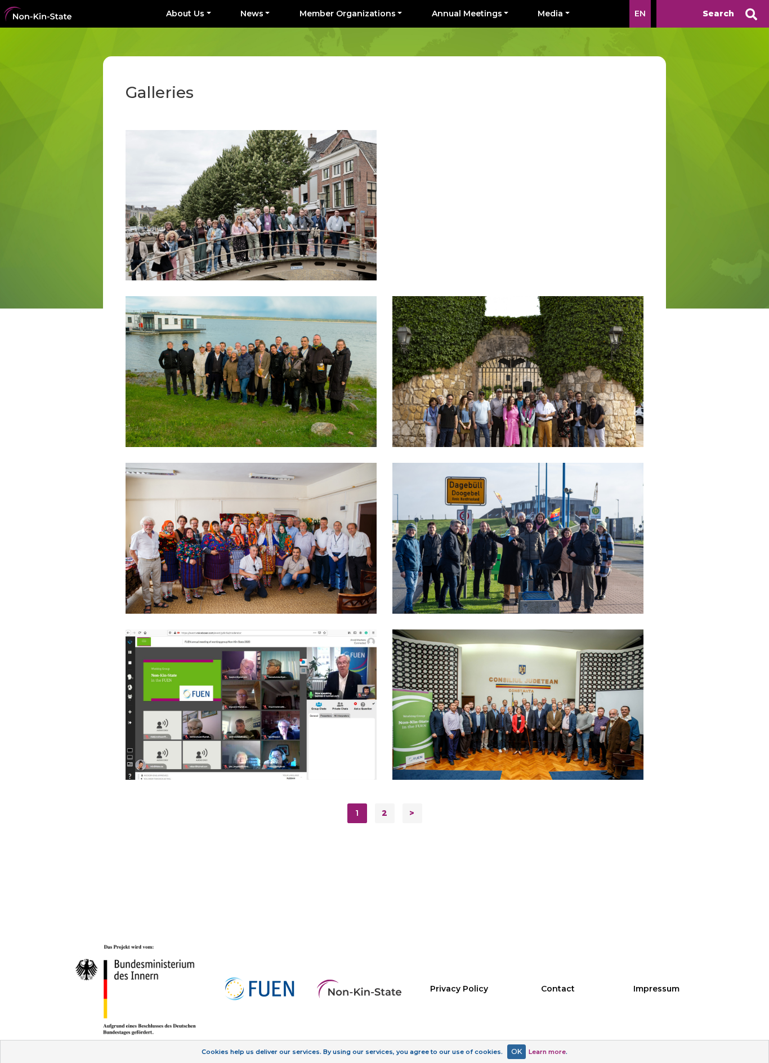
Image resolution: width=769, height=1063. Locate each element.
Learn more (547, 1052)
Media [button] (550, 13)
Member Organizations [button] (347, 13)
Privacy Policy (459, 989)
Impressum (656, 989)
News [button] (251, 13)
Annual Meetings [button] (467, 13)
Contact (558, 989)
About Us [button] (185, 13)
